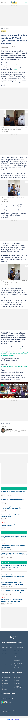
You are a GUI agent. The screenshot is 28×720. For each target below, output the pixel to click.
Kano (15, 69)
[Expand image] (26, 112)
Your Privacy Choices (16, 719)
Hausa (22, 349)
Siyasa (2, 503)
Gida (2, 28)
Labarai (7, 28)
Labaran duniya (4, 586)
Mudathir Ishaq (18, 45)
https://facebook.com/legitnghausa (14, 366)
